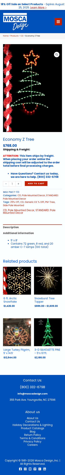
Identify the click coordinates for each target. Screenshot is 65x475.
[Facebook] (20, 468)
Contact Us (32, 421)
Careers (32, 445)
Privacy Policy (32, 441)
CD (19, 195)
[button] (56, 54)
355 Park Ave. (18, 400)
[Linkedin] (44, 468)
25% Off (14, 202)
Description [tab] (11, 227)
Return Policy (32, 435)
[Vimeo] (34, 468)
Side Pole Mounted (13, 205)
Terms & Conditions (32, 438)
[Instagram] (25, 468)
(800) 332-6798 (32, 387)
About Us (32, 418)
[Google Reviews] (39, 468)
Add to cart (36, 183)
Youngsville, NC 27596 (41, 400)
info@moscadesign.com (32, 393)
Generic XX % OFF (34, 202)
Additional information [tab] (18, 233)
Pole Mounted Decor (33, 195)
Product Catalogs (32, 428)
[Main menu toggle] (58, 21)
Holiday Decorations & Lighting (33, 425)
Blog (32, 431)
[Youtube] (30, 468)
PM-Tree (50, 202)
